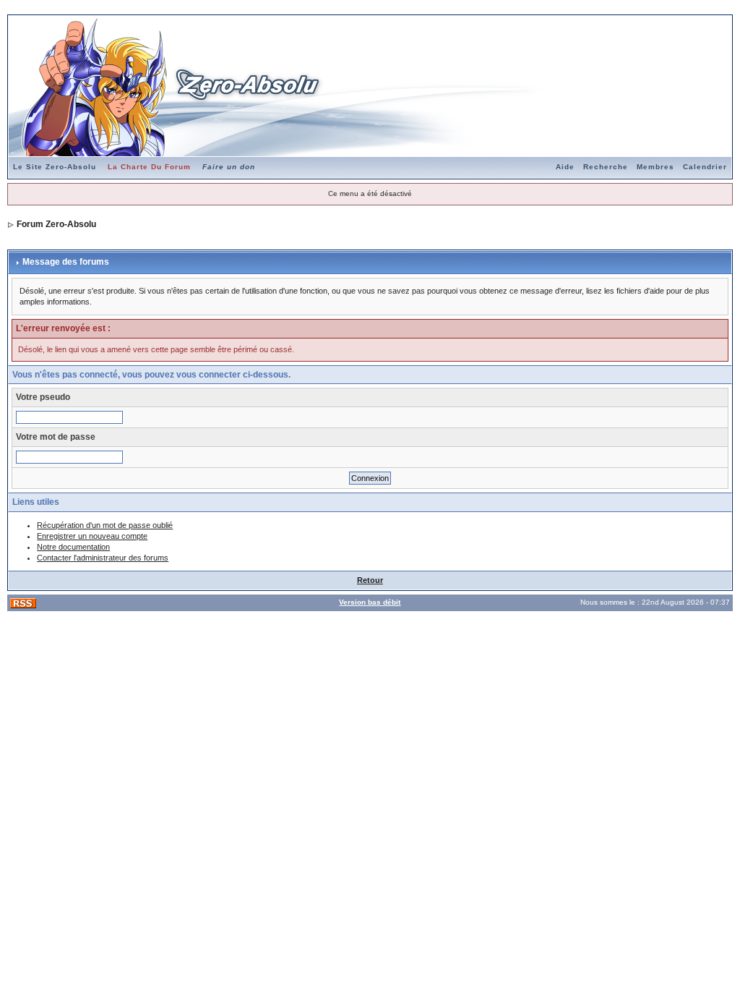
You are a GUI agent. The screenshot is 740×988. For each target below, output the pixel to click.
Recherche (605, 167)
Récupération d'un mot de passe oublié (105, 525)
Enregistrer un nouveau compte (92, 536)
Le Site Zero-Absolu (54, 167)
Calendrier (705, 167)
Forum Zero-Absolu (56, 224)
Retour (370, 580)
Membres (655, 167)
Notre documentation (73, 546)
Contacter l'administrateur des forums (102, 557)
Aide (565, 167)
